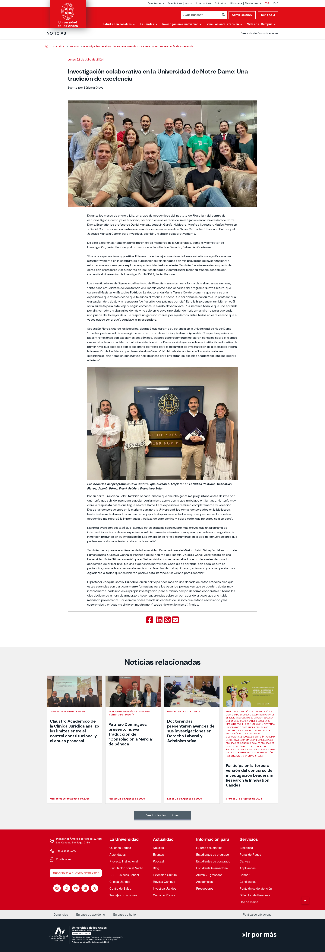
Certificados (248, 881)
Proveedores (204, 888)
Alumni (189, 3)
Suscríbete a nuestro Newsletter (76, 873)
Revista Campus (164, 881)
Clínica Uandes (119, 881)
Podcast (158, 861)
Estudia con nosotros (117, 24)
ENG (275, 3)
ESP (266, 3)
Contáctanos (63, 859)
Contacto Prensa (164, 895)
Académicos (175, 3)
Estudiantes (154, 3)
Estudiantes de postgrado (213, 861)
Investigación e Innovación (180, 24)
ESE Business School (124, 875)
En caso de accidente (90, 914)
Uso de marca (249, 902)
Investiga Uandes (164, 888)
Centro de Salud (120, 888)
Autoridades (117, 854)
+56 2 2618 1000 (66, 850)
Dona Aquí (268, 15)
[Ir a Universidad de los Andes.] (47, 46)
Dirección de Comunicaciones (259, 33)
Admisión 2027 (242, 15)
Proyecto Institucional (123, 861)
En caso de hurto (124, 914)
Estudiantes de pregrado (212, 854)
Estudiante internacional (212, 868)
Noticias (56, 33)
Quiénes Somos (120, 848)
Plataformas (251, 3)
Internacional (204, 3)
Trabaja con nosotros (123, 895)
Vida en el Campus (259, 24)
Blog (156, 868)
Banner (244, 875)
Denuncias (60, 914)
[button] (305, 900)
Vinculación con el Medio (126, 868)
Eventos (158, 854)
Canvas (245, 861)
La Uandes (147, 24)
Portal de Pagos (250, 854)
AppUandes (248, 868)
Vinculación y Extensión (223, 24)
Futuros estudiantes (209, 848)
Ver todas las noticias (162, 815)
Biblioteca (236, 3)
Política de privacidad (257, 914)
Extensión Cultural (165, 875)
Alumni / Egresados (209, 875)
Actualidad (221, 3)
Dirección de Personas (255, 895)
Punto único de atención (256, 888)
